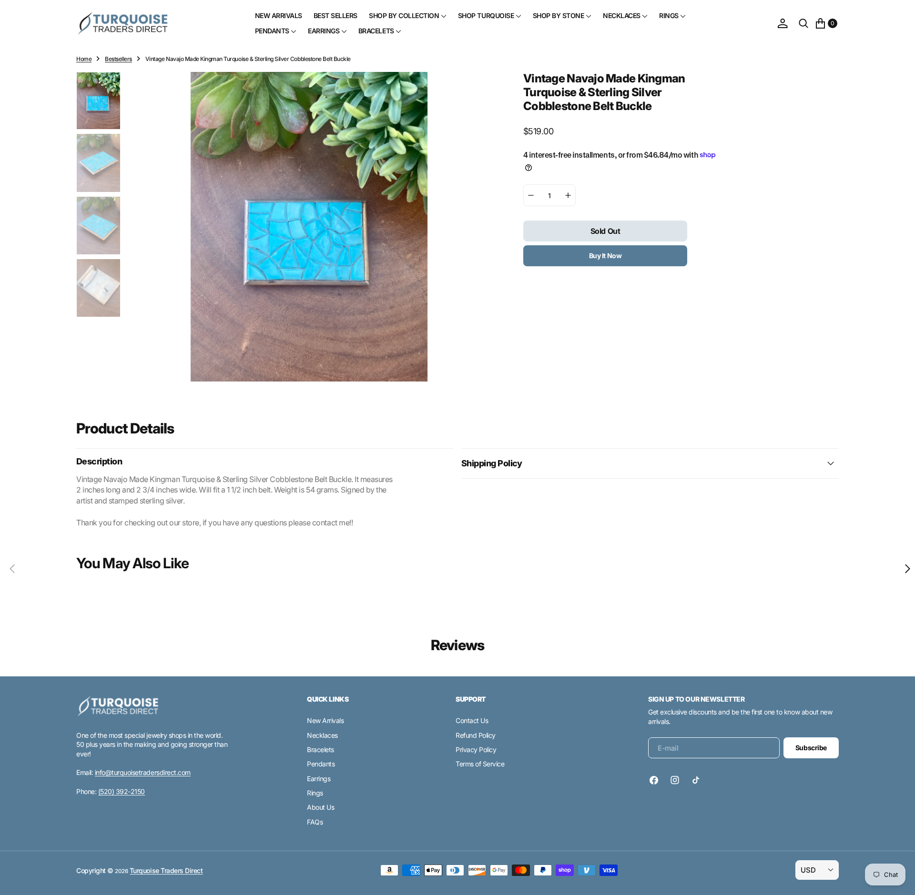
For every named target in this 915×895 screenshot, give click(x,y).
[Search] (803, 23)
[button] (782, 23)
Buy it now (605, 255)
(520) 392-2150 (121, 791)
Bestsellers (118, 58)
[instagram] (674, 780)
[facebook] (656, 780)
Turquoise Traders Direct (166, 870)
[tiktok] (695, 780)
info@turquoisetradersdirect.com (143, 772)
